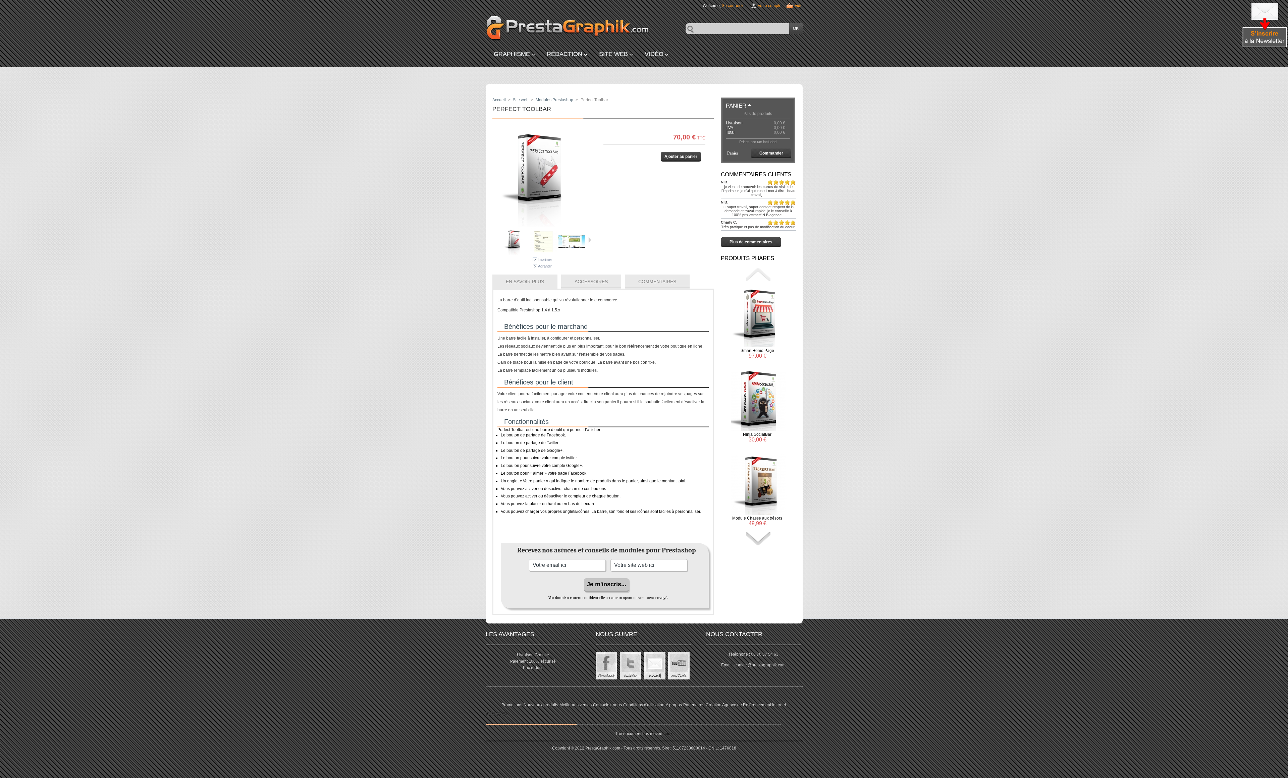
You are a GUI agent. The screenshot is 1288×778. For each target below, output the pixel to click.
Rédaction (564, 54)
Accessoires (591, 281)
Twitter (630, 665)
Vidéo (654, 54)
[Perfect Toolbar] (514, 253)
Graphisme (512, 54)
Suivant (590, 240)
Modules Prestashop (554, 100)
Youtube (679, 665)
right (758, 539)
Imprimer (545, 259)
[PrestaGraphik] (553, 29)
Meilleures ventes (575, 705)
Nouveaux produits (541, 705)
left (758, 274)
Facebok (606, 665)
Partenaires (693, 705)
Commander (771, 153)
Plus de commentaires (751, 242)
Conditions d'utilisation (643, 705)
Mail (654, 665)
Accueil (499, 100)
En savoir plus (525, 281)
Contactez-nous (607, 705)
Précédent (498, 240)
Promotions (511, 705)
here (667, 733)
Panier (736, 106)
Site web (613, 54)
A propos (674, 705)
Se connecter (734, 5)
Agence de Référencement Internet (754, 705)
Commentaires (657, 281)
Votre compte (770, 5)
